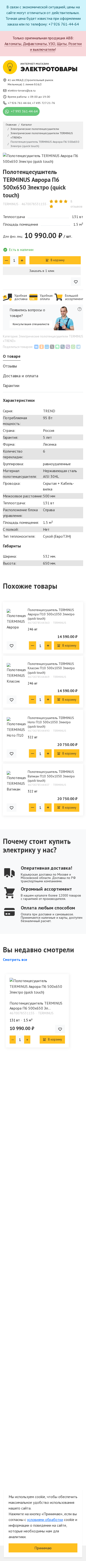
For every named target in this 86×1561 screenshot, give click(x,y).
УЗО (51, 43)
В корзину (57, 260)
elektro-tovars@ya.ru (22, 90)
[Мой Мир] (47, 347)
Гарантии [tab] (11, 385)
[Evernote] (57, 347)
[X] (52, 347)
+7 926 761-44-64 (19, 103)
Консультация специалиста (31, 324)
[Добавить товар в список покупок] (76, 281)
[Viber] (68, 347)
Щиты (62, 43)
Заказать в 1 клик (41, 271)
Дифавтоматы (35, 43)
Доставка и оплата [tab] (20, 375)
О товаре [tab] (12, 356)
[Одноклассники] (41, 347)
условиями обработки (45, 1519)
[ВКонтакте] (36, 347)
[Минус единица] (6, 260)
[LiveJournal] (62, 347)
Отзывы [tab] (10, 366)
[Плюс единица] (22, 260)
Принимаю (43, 1548)
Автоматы (13, 43)
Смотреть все (15, 959)
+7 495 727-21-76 (43, 103)
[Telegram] (78, 347)
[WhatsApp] (73, 347)
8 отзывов (76, 204)
